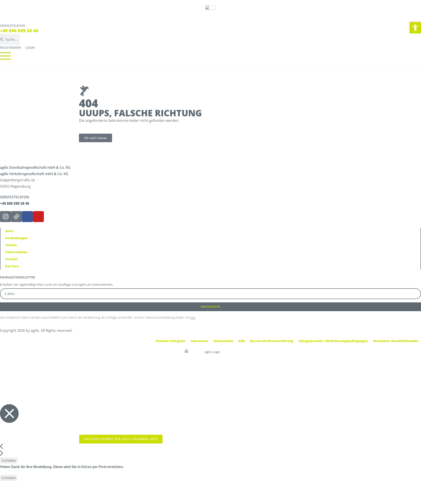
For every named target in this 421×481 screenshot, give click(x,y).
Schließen (9, 460)
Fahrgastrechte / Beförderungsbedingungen (333, 341)
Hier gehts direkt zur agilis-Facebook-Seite (121, 439)
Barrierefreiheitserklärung (271, 341)
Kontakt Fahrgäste (170, 341)
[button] (415, 27)
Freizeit (11, 259)
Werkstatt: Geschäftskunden (395, 341)
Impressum (199, 341)
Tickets (11, 245)
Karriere (12, 266)
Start (9, 231)
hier (192, 317)
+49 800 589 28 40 (19, 31)
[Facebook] (27, 216)
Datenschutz (223, 341)
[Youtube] (38, 216)
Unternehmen (16, 252)
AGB (241, 341)
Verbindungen (16, 238)
